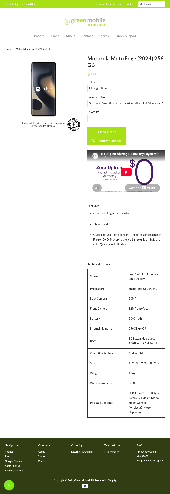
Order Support (125, 36)
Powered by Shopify (105, 480)
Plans (55, 36)
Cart (132, 4)
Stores (104, 36)
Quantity (93, 112)
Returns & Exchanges (82, 451)
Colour (91, 82)
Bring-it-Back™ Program (150, 460)
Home (8, 49)
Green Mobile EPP (84, 480)
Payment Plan (96, 97)
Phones (39, 36)
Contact (87, 36)
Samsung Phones (14, 470)
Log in (98, 4)
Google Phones (13, 461)
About (70, 36)
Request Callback (109, 141)
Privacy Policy (111, 451)
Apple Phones (12, 465)
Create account (114, 4)
